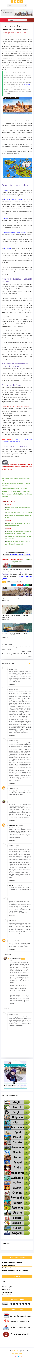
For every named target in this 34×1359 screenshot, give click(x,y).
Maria (11, 899)
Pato (3, 1284)
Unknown (12, 941)
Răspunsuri (8, 954)
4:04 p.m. (15, 899)
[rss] (21, 1)
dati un (12, 572)
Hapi (3, 1281)
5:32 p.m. (16, 740)
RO (25, 32)
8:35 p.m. (15, 802)
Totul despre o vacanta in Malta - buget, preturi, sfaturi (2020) (16, 616)
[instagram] (15, 1)
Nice (10, 920)
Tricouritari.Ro (7, 1295)
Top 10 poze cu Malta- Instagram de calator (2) (15, 598)
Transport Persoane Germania (12, 1262)
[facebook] (12, 1)
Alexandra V (12, 885)
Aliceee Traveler (15, 958)
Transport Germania (8, 1265)
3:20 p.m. (16, 1014)
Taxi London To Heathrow (10, 1268)
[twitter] (18, 1)
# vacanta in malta (17, 582)
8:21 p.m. (16, 788)
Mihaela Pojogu (13, 825)
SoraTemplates (16, 1351)
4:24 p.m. (16, 689)
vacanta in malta (8, 34)
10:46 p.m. (17, 941)
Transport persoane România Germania (15, 1270)
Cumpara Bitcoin (7, 1292)
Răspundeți (12, 684)
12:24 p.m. (19, 885)
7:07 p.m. (14, 921)
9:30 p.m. (21, 825)
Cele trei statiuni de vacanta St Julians (15, 232)
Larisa (11, 802)
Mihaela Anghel (7, 1287)
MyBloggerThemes (17, 1353)
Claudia (11, 788)
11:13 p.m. (16, 845)
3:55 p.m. (16, 669)
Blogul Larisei (6, 1289)
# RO (8, 582)
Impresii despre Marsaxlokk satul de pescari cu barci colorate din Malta (16, 634)
